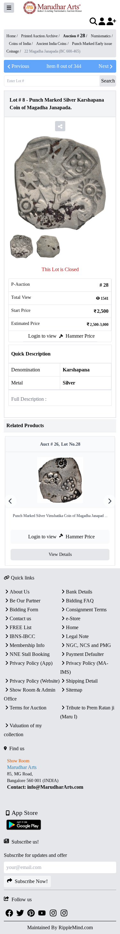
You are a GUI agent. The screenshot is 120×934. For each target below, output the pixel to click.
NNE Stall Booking (30, 654)
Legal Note (77, 636)
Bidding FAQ (80, 600)
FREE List (20, 627)
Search (108, 80)
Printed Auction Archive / (40, 36)
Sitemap (74, 690)
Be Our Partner (25, 600)
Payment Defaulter (85, 654)
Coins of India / (21, 43)
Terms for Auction (28, 707)
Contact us (20, 618)
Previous (20, 66)
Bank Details (79, 591)
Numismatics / (102, 36)
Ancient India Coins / (52, 43)
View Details (60, 554)
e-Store (73, 618)
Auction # (74, 36)
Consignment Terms (86, 609)
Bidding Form (24, 609)
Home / (12, 36)
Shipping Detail (82, 681)
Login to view (42, 336)
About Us (19, 591)
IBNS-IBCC (22, 636)
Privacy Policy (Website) (35, 681)
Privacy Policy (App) (31, 663)
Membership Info (27, 645)
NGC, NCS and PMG (88, 645)
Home (72, 627)
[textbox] (60, 780)
